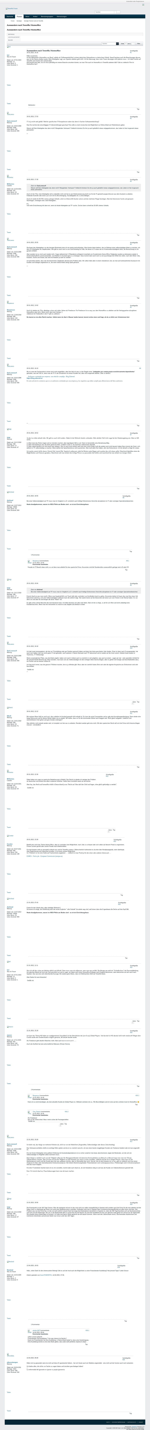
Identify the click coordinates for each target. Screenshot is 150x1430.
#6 (140, 368)
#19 (118, 1267)
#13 (115, 841)
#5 (131, 307)
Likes (134, 702)
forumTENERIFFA (46, 1275)
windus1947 (36, 1330)
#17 (131, 1141)
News (27, 16)
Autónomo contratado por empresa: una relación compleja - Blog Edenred (51, 376)
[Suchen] (118, 12)
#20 (124, 1360)
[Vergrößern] (138, 51)
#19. (87, 1330)
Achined (10, 500)
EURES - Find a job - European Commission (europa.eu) (44, 856)
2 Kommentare (35, 1089)
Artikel (35, 16)
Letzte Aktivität (14, 37)
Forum (19, 16)
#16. (137, 1095)
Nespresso (11, 310)
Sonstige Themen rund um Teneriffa (33, 21)
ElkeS (9, 716)
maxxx (9, 1035)
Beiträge (11, 34)
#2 (131, 118)
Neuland (10, 1270)
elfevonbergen (12, 1362)
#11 (131, 713)
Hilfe (108, 1422)
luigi (8, 437)
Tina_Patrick (37, 1111)
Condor (10, 844)
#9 (131, 585)
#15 (131, 967)
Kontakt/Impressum (118, 1422)
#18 (131, 1204)
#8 (123, 498)
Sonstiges (19, 21)
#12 (107, 776)
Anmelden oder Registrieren (135, 1)
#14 (119, 904)
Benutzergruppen (47, 16)
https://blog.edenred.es (34, 378)
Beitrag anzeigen (47, 185)
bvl (8, 55)
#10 (131, 648)
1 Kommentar (35, 555)
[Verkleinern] (140, 51)
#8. (127, 561)
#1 (131, 52)
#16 (131, 1032)
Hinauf (141, 1422)
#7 (131, 435)
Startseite (10, 16)
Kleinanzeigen (62, 16)
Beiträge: (10, 62)
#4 (131, 244)
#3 (131, 181)
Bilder (10, 40)
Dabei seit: (10, 60)
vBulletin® (134, 1426)
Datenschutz (131, 1422)
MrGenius (10, 184)
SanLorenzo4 (12, 121)
